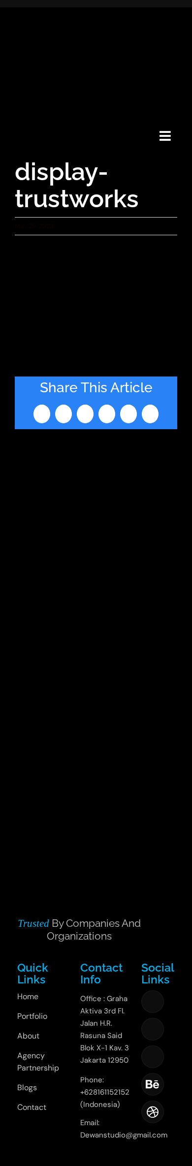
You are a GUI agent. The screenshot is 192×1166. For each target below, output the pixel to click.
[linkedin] (152, 1056)
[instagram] (152, 1029)
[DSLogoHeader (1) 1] (26, 123)
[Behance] (152, 1084)
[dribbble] (152, 1112)
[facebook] (152, 1001)
